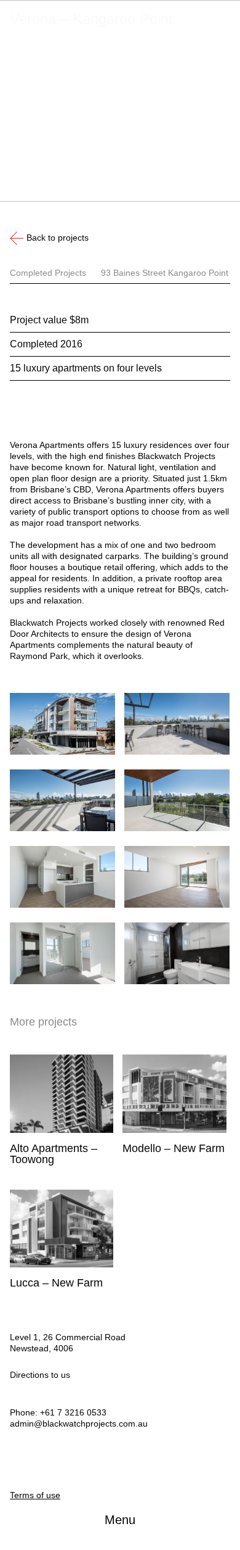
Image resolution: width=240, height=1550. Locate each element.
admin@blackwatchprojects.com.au (79, 1423)
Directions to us (40, 1375)
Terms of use (35, 1495)
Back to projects (57, 237)
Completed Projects (48, 273)
